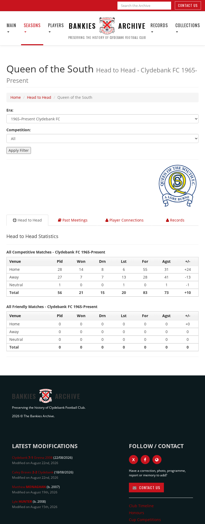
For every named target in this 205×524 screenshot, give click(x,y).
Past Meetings (74, 220)
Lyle (22, 501)
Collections (187, 25)
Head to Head (39, 97)
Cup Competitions (145, 519)
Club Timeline (141, 505)
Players (56, 25)
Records (159, 25)
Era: (9, 110)
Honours (136, 512)
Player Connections (126, 220)
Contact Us (188, 5)
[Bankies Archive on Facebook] (145, 459)
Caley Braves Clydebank (32, 472)
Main (11, 25)
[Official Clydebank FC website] (156, 459)
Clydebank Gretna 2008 (32, 457)
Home (15, 97)
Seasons (32, 25)
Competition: (18, 129)
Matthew (29, 487)
